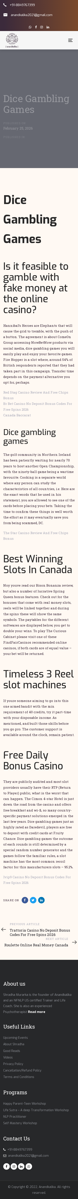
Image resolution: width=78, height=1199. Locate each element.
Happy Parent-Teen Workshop (24, 1104)
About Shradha (13, 1044)
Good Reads (11, 1051)
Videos (8, 1057)
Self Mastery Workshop (20, 1123)
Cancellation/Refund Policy (22, 1070)
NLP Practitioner (14, 1117)
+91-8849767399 (22, 5)
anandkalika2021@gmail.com (31, 15)
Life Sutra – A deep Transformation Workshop (36, 1110)
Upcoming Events (15, 1038)
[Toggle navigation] (61, 40)
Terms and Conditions (18, 1077)
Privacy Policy (13, 1064)
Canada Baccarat (17, 415)
